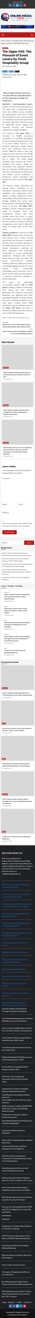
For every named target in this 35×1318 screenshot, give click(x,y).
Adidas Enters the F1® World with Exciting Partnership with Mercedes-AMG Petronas (16, 324)
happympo (6, 1219)
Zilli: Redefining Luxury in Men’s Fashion (16, 1291)
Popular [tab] (10, 586)
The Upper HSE (10, 318)
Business (5, 48)
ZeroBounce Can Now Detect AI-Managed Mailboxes (15, 578)
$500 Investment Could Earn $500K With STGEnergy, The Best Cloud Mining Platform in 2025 (17, 1108)
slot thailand (6, 1215)
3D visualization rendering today (13, 969)
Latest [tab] (4, 586)
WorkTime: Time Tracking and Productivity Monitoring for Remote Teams (15, 1079)
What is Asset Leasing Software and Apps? (17, 1140)
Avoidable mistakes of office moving (15, 952)
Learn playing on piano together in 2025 (16, 976)
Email (20, 504)
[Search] (32, 35)
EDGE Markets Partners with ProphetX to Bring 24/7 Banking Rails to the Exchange (17, 565)
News (5, 606)
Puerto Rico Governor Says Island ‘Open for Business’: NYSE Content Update (15, 560)
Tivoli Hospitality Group (22, 318)
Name (5, 504)
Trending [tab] (18, 586)
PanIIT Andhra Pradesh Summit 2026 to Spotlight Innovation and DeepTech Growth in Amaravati (16, 412)
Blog (8, 41)
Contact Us (27, 1302)
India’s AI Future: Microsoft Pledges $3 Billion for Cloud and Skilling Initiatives (17, 331)
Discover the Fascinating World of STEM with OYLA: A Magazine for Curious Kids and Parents (17, 1209)
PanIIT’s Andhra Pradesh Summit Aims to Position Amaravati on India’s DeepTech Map (17, 375)
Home (3, 41)
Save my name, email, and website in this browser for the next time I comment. (17, 524)
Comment (6, 478)
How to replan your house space (13, 1265)
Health (19, 1302)
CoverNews (12, 1315)
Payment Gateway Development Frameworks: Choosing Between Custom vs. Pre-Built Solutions (17, 1158)
